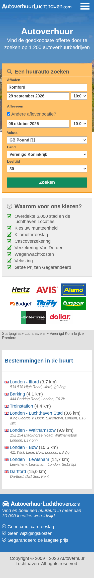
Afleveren (15, 106)
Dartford (17, 471)
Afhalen (13, 80)
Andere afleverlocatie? (33, 114)
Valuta (12, 133)
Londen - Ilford (24, 381)
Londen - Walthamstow (32, 430)
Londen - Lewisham (29, 459)
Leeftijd (13, 161)
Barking (17, 393)
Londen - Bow (23, 447)
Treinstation (21, 406)
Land (11, 147)
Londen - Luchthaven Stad (36, 413)
